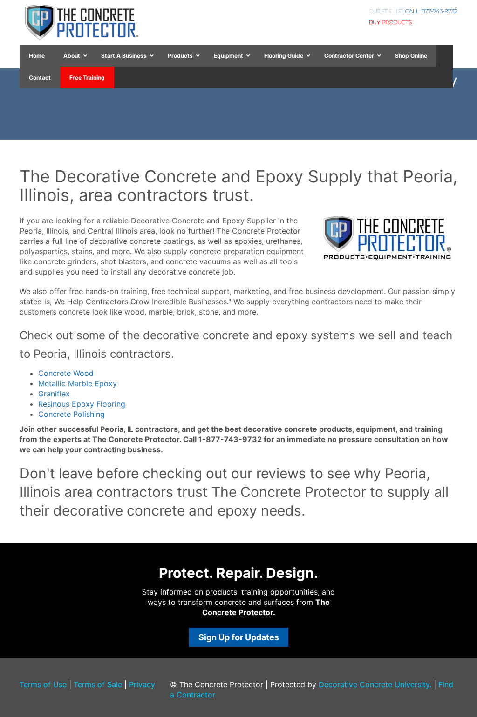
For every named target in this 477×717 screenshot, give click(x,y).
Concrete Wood (66, 373)
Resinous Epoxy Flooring (81, 404)
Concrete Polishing (71, 414)
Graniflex (54, 393)
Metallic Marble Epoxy (77, 383)
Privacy (142, 684)
